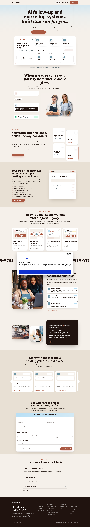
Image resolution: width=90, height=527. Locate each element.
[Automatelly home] (15, 2)
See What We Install (52, 32)
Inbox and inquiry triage (51, 501)
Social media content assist (52, 507)
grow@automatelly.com (59, 517)
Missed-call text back (51, 499)
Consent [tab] (26, 258)
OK (58, 272)
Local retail (62, 507)
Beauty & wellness (64, 501)
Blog (71, 499)
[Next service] (78, 376)
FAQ (66, 517)
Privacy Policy (70, 517)
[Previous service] (11, 376)
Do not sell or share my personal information (31, 272)
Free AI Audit (74, 2)
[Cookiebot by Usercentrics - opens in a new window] (65, 254)
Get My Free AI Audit (38, 32)
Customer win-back (51, 509)
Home (39, 499)
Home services (63, 499)
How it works (65, 2)
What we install (41, 505)
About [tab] (63, 258)
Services (58, 2)
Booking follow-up (50, 503)
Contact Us (76, 517)
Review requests (50, 505)
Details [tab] (45, 258)
